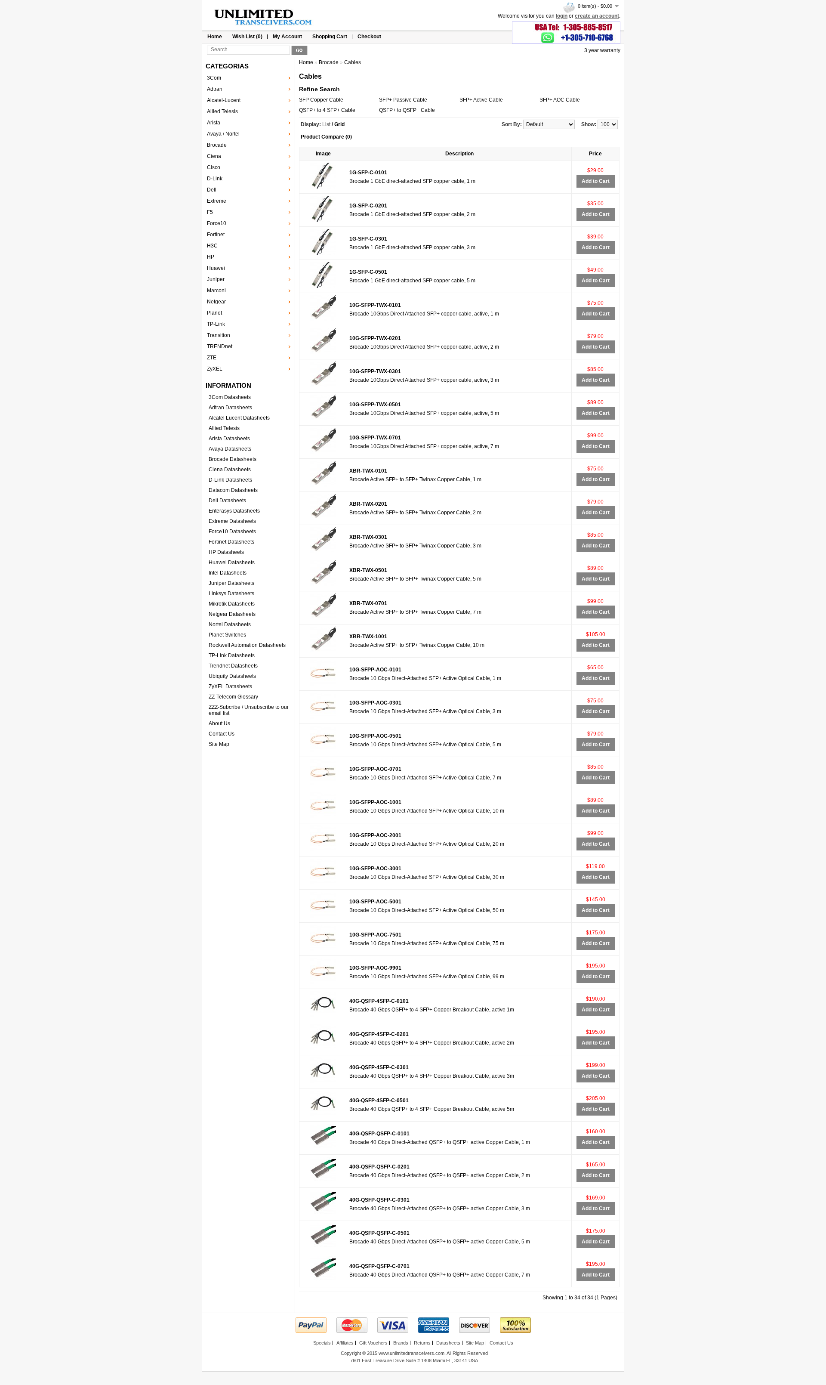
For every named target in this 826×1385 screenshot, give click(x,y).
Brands (400, 1342)
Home (214, 37)
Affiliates (345, 1342)
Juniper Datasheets (231, 583)
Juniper (216, 279)
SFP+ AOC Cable (559, 100)
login (561, 16)
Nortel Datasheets (230, 624)
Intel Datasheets (228, 573)
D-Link (214, 179)
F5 (210, 212)
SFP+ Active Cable (481, 100)
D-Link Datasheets (230, 480)
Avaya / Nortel (223, 134)
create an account (597, 16)
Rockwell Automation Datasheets (247, 645)
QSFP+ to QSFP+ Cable (407, 110)
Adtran (214, 89)
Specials (322, 1342)
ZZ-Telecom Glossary (233, 697)
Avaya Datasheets (230, 449)
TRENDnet (219, 346)
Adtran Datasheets (230, 408)
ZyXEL (214, 369)
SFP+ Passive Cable (403, 100)
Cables (352, 62)
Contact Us (221, 734)
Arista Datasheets (229, 439)
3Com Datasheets (230, 397)
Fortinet (216, 235)
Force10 (216, 223)
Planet (214, 313)
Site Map (219, 744)
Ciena (214, 156)
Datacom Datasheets (233, 490)
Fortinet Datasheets (231, 542)
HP (210, 257)
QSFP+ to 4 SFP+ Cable (327, 110)
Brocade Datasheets (232, 459)
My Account (287, 37)
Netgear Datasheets (232, 614)
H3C (212, 246)
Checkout (369, 37)
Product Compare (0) (326, 137)
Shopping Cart (329, 37)
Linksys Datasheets (231, 593)
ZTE (211, 358)
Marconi (216, 291)
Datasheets (448, 1342)
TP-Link (216, 324)
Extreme (216, 201)
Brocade (217, 145)
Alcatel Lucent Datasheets (239, 418)
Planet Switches (227, 635)
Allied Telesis (222, 111)
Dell (211, 190)
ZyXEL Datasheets (230, 686)
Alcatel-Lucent (223, 100)
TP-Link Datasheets (232, 655)
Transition (218, 335)
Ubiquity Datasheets (232, 676)
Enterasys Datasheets (234, 511)
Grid (339, 124)
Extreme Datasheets (232, 521)
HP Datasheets (226, 552)
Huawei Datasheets (232, 563)
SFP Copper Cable (321, 100)
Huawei (216, 268)
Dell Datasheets (227, 501)
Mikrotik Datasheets (232, 604)
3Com (214, 78)
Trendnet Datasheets (233, 666)
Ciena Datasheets (230, 470)
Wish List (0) (247, 37)
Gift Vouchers (373, 1342)
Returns (422, 1342)
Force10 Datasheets (232, 532)
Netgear (216, 302)
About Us (219, 723)
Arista (213, 123)
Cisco (213, 167)
